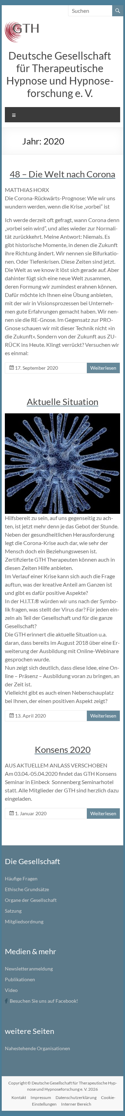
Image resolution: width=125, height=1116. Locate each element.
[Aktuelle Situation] (62, 416)
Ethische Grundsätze (27, 889)
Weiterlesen (103, 368)
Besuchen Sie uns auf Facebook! (44, 1001)
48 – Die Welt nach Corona (62, 173)
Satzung (13, 911)
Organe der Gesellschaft (31, 900)
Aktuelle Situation (62, 401)
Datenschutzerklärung (76, 1097)
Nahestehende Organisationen (37, 1048)
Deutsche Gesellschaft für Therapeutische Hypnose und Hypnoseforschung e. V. (60, 74)
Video (11, 990)
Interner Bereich (76, 1104)
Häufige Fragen (21, 878)
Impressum (41, 1097)
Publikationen (20, 979)
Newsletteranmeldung (29, 969)
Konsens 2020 (63, 749)
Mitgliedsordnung (24, 921)
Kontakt (18, 1097)
